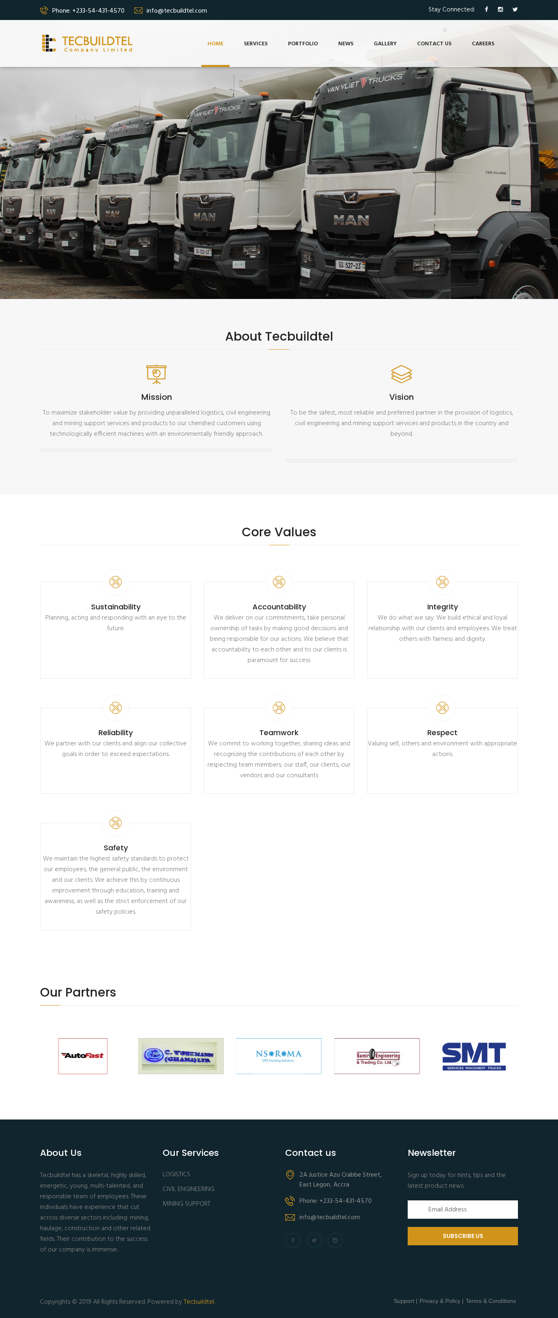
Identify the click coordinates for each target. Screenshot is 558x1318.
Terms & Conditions (491, 1301)
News (345, 44)
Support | (405, 1301)
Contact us (434, 44)
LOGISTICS (176, 1175)
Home (215, 44)
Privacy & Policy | (442, 1301)
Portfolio (303, 44)
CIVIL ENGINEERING (188, 1189)
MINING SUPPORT (186, 1204)
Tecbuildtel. (199, 1302)
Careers (483, 44)
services (256, 44)
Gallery (385, 44)
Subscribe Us (463, 1236)
